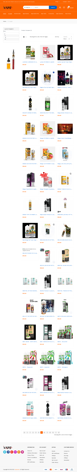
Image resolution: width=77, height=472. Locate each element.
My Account (42, 450)
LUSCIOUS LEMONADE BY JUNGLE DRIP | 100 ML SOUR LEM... (38, 62)
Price (4, 31)
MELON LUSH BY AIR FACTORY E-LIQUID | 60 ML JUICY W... (54, 265)
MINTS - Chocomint (62, 341)
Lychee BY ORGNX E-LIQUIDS (47, 62)
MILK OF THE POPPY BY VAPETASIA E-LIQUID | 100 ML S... (37, 316)
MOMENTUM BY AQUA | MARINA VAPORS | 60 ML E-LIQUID (37, 418)
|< (24, 432)
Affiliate (41, 459)
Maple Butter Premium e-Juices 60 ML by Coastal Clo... (53, 214)
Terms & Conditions (32, 457)
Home (4, 21)
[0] (64, 7)
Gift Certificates (31, 462)
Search (53, 7)
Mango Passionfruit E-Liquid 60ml (31, 189)
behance (15, 452)
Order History (43, 453)
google (11, 452)
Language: (65, 1)
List (26, 36)
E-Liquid (10, 21)
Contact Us (66, 451)
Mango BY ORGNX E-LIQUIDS (47, 138)
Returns (66, 453)
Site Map (66, 455)
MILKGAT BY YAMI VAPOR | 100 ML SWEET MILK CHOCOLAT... (55, 316)
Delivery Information (32, 453)
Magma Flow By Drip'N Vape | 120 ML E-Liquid (51, 87)
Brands (29, 459)
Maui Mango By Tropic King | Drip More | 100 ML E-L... (36, 240)
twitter (4, 452)
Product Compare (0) (26, 30)
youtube (22, 452)
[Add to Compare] (30, 65)
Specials (42, 462)
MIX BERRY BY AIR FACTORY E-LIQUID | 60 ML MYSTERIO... (37, 392)
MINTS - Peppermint (28, 367)
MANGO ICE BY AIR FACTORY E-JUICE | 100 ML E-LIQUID (36, 163)
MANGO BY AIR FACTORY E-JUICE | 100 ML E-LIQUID (35, 138)
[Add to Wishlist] (27, 65)
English (69, 1)
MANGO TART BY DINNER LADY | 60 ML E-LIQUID (35, 214)
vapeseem (17, 469)
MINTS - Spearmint (44, 367)
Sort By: (57, 36)
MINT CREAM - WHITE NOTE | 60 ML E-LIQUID (34, 341)
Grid (23, 36)
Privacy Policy (30, 455)
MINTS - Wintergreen (63, 367)
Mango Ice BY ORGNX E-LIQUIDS (48, 163)
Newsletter (42, 457)
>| (58, 432)
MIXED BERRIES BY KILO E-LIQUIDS (48, 392)
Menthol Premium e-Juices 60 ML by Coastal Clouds (53, 290)
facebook (8, 452)
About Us (29, 450)
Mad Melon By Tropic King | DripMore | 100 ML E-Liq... (36, 87)
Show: (65, 38)
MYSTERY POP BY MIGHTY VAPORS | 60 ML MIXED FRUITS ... (55, 418)
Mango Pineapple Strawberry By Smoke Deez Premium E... (54, 189)
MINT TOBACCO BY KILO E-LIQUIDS (49, 341)
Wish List (42, 455)
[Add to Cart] (24, 65)
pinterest (18, 452)
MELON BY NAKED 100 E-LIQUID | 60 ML (32, 253)
